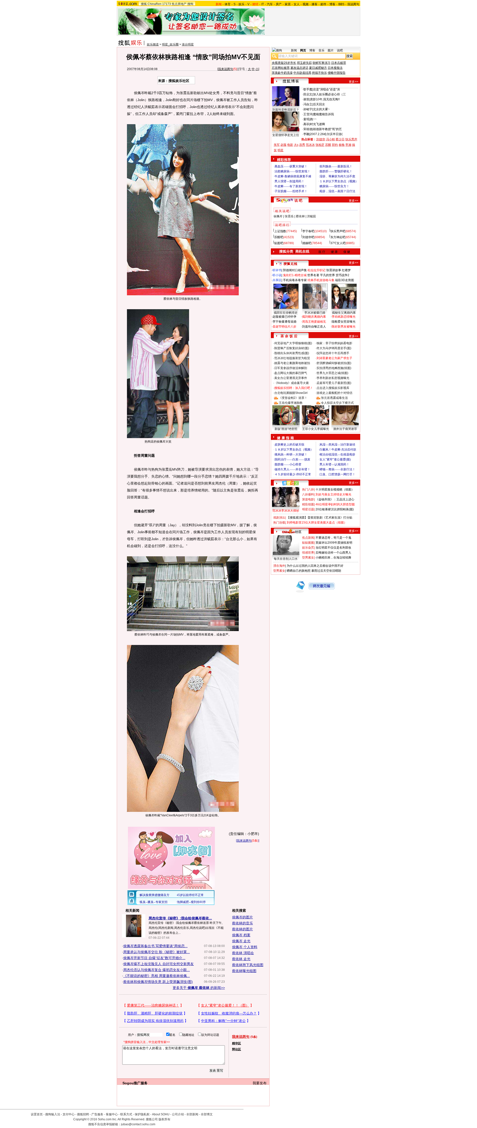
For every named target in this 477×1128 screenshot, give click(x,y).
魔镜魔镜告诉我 (323, 114)
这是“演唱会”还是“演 (326, 89)
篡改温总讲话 (299, 68)
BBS (341, 4)
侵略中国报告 (337, 73)
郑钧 (335, 145)
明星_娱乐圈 (170, 44)
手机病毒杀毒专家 (295, 280)
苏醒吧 (278, 237)
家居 (288, 4)
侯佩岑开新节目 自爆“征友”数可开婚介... (154, 958)
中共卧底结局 (302, 73)
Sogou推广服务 (135, 1083)
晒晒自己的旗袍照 (299, 570)
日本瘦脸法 (335, 68)
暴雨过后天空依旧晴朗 (326, 570)
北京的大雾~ (321, 109)
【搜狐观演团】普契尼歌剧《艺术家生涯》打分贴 (319, 517)
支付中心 (69, 1114)
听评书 (277, 270)
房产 (279, 4)
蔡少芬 (340, 139)
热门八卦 (308, 489)
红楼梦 (346, 270)
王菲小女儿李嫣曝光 (315, 429)
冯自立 (307, 104)
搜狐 (144, 4)
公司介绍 (178, 1114)
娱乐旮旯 (308, 547)
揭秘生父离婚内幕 (344, 312)
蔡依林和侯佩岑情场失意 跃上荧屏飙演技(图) (158, 982)
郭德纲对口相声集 (295, 270)
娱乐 (241, 4)
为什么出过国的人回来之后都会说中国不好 (315, 565)
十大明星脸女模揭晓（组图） (335, 489)
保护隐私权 (142, 1114)
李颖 (306, 134)
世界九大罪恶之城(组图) (332, 373)
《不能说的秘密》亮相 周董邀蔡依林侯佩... (156, 976)
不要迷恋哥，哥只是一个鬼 (333, 537)
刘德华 (320, 139)
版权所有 (164, 1119)
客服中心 (112, 1114)
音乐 (321, 50)
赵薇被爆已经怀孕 (284, 316)
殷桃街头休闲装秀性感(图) (291, 353)
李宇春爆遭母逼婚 (284, 321)
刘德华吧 (308, 237)
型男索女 (308, 557)
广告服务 (97, 1114)
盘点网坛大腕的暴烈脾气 (290, 373)
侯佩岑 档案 (241, 935)
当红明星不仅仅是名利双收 (333, 547)
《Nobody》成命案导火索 (291, 383)
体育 (228, 4)
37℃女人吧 (338, 243)
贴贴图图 (308, 542)
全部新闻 (192, 1114)
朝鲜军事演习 (321, 63)
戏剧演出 (279, 517)
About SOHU (160, 1114)
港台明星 (188, 44)
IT (262, 4)
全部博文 (207, 1114)
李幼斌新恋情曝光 (344, 316)
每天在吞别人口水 (286, 559)
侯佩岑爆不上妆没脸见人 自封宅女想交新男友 (158, 964)
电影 (290, 145)
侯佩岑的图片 (242, 917)
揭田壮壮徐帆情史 (286, 312)
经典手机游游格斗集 (321, 280)
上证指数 (280, 231)
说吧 (340, 50)
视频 (306, 4)
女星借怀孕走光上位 (285, 135)
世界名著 (313, 275)
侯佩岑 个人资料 (244, 947)
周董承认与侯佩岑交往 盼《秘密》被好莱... (156, 952)
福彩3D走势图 (344, 280)
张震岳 (289, 216)
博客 (332, 4)
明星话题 (308, 509)
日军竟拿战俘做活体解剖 (290, 368)
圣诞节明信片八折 (284, 326)
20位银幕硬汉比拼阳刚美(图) (335, 509)
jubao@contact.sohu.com (138, 1124)
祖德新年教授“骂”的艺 (327, 129)
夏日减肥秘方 (318, 68)
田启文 (307, 94)
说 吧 (298, 200)
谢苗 (306, 99)
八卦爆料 (308, 494)
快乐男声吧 (337, 231)
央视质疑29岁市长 (284, 63)
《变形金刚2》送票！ (293, 398)
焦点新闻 (308, 537)
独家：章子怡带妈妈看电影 (334, 343)
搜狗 (190, 4)
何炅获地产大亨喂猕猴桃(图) (293, 343)
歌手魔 (307, 89)
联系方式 (126, 1114)
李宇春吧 (308, 231)
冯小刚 (330, 139)
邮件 (323, 4)
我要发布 (260, 1083)
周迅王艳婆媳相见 (314, 321)
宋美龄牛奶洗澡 (282, 73)
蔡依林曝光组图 (244, 971)
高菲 (306, 124)
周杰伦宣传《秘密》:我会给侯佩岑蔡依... (180, 918)
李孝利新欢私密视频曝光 (333, 378)
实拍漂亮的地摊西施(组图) (334, 368)
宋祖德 (307, 129)
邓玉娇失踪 (304, 63)
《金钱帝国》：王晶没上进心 (335, 499)
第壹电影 (308, 499)
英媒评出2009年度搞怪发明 (334, 542)
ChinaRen (154, 4)
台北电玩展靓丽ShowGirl (291, 393)
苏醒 (328, 145)
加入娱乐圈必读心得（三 (329, 94)
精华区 (236, 1043)
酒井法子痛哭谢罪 (345, 429)
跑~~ (313, 119)
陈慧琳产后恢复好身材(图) (291, 348)
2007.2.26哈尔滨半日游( (326, 134)
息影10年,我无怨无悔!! (325, 99)
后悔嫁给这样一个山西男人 (333, 552)
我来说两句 (225, 69)
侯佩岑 (278, 216)
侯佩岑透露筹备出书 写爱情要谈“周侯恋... (155, 946)
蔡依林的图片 (242, 929)
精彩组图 (308, 504)
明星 (280, 150)
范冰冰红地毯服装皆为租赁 (292, 358)
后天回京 (319, 104)
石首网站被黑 (281, 68)
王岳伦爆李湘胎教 (291, 403)
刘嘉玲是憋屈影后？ (285, 110)
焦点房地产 (179, 4)
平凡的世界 (327, 275)
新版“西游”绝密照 (286, 429)
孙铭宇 (307, 109)
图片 (331, 50)
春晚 (342, 145)
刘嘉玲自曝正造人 (314, 326)
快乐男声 (351, 139)
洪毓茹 (311, 216)
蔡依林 (300, 216)
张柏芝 (320, 145)
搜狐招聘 (83, 1114)
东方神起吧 (337, 237)
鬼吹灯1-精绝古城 (295, 275)
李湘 (348, 145)
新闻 (294, 50)
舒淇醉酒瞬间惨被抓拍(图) (334, 363)
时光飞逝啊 (317, 124)
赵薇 (283, 145)
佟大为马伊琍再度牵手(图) (334, 348)
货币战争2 (342, 275)
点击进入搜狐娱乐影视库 (333, 388)
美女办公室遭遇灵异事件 (290, 378)
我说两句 (353, 4)
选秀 (302, 145)
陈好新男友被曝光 (344, 326)
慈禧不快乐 (319, 73)
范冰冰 (310, 145)
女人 (297, 4)
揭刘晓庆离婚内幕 (314, 316)
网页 (303, 50)
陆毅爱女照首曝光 (344, 321)
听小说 (277, 275)
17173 (166, 4)
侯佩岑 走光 (241, 941)
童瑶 (306, 119)
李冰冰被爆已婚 (314, 312)
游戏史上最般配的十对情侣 (334, 393)
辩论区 (236, 1049)
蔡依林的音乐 (242, 923)
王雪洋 (307, 114)
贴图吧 (278, 243)
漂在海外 (279, 565)
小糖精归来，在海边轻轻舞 (333, 557)
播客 (315, 4)
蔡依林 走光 (241, 959)
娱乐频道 (153, 44)
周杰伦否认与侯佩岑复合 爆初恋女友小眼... (156, 970)
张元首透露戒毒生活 (334, 398)
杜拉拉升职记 (316, 270)
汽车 (270, 4)
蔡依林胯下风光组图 (247, 965)
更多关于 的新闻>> (199, 988)
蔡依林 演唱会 (243, 953)
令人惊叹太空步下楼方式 (337, 403)
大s (296, 145)
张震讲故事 (333, 270)
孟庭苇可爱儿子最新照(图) (334, 383)
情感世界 (308, 552)
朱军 (277, 145)
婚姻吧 (306, 243)
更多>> (353, 81)
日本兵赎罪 (338, 63)
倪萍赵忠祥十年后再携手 (333, 353)
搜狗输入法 (52, 1114)
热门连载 (279, 522)
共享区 (277, 280)
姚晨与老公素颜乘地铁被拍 (292, 363)
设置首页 (37, 1114)
